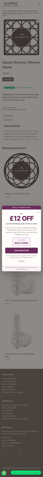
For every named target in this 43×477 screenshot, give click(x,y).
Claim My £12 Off (21, 250)
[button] (26, 473)
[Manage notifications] (4, 472)
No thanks (21, 261)
